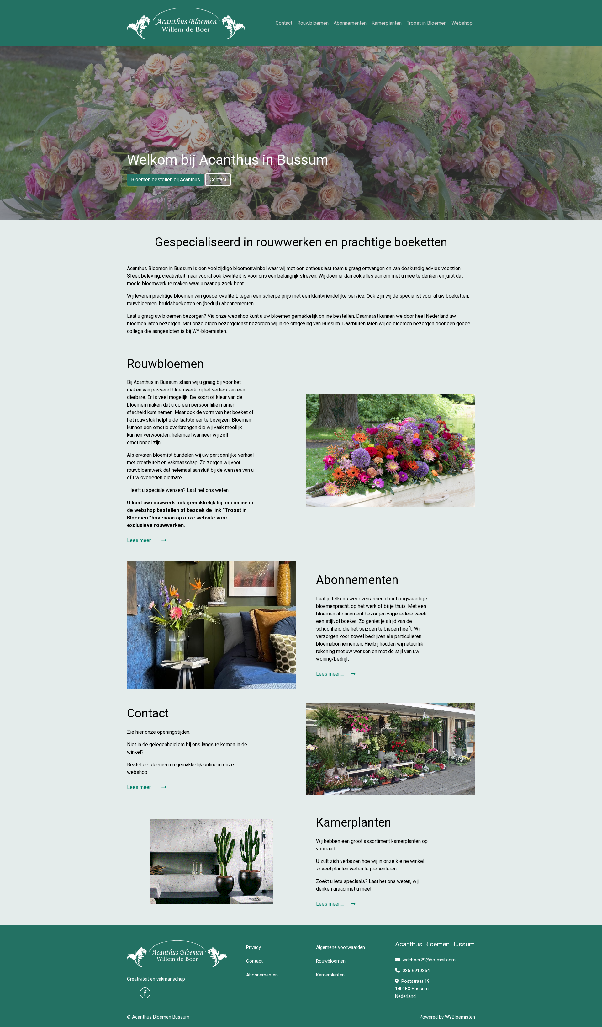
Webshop (462, 23)
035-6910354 (415, 970)
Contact (284, 23)
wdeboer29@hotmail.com (429, 960)
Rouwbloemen (313, 23)
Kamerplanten (387, 23)
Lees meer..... (141, 540)
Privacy (253, 947)
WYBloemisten (460, 1017)
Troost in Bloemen (426, 23)
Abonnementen (350, 23)
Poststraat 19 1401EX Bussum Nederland (412, 988)
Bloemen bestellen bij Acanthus (165, 180)
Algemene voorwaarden (340, 947)
